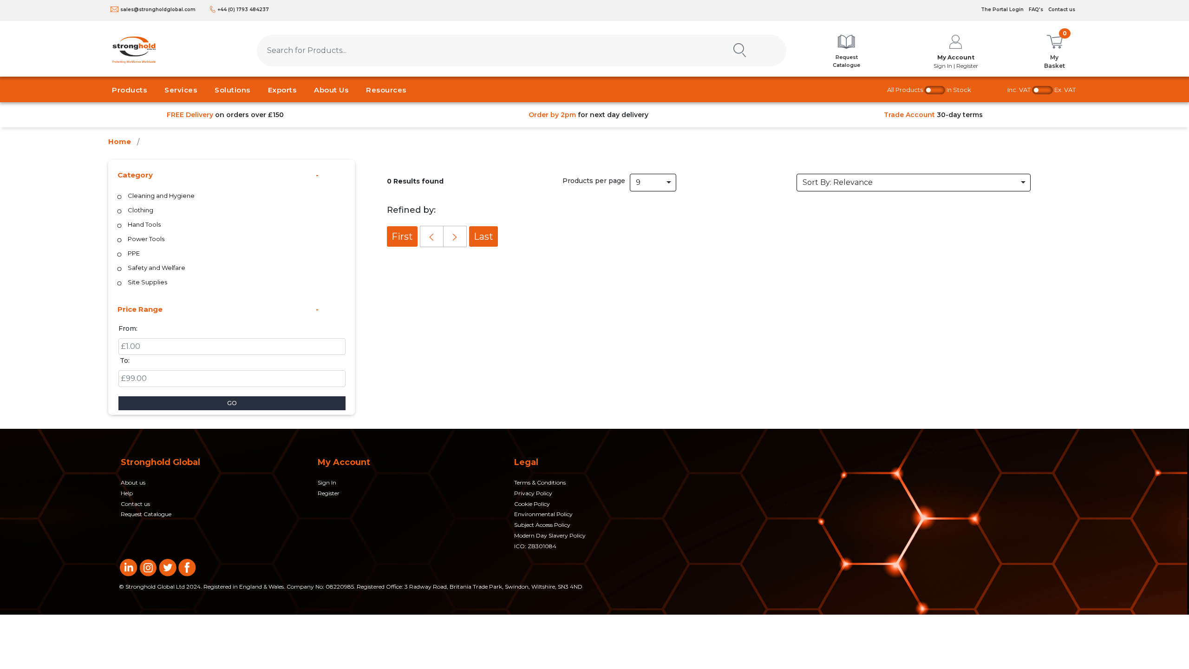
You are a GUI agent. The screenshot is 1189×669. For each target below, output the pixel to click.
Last (483, 236)
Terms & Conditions (540, 482)
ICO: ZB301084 (535, 546)
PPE (134, 253)
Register (329, 493)
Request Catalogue (146, 514)
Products (129, 89)
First (402, 236)
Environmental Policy (543, 514)
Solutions (232, 89)
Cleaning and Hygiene (161, 195)
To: (125, 360)
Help (127, 493)
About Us (331, 89)
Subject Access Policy (542, 524)
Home (119, 141)
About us (133, 482)
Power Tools (146, 239)
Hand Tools (144, 224)
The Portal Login (1002, 10)
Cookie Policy (532, 503)
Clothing (140, 210)
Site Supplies (147, 282)
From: (127, 328)
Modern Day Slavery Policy (550, 535)
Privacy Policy (533, 493)
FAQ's (1036, 10)
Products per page (593, 181)
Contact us (1061, 10)
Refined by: (411, 210)
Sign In (327, 482)
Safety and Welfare (156, 267)
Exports (282, 89)
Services (180, 89)
